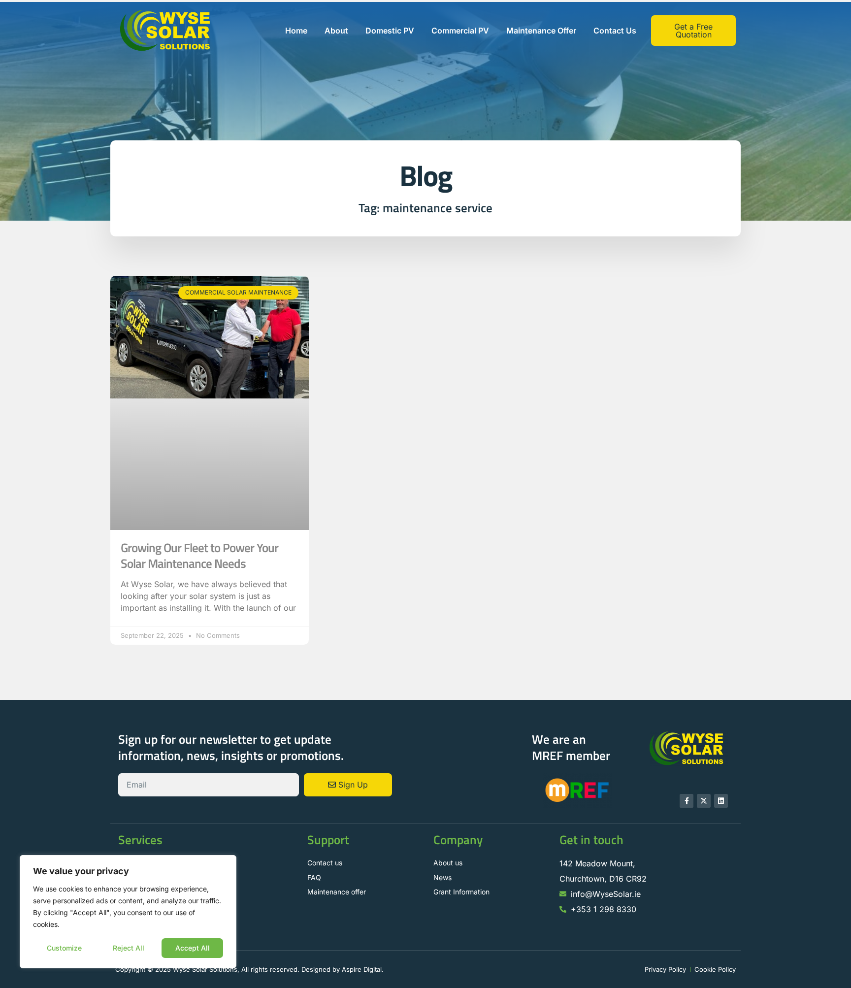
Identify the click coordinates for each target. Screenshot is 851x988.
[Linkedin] (721, 801)
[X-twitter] (704, 801)
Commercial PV (460, 30)
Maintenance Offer (541, 30)
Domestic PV (389, 30)
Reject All (128, 948)
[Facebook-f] (686, 801)
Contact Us (614, 30)
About (336, 30)
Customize (64, 948)
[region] (128, 911)
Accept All (192, 948)
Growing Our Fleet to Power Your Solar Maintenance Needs (199, 555)
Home (296, 30)
